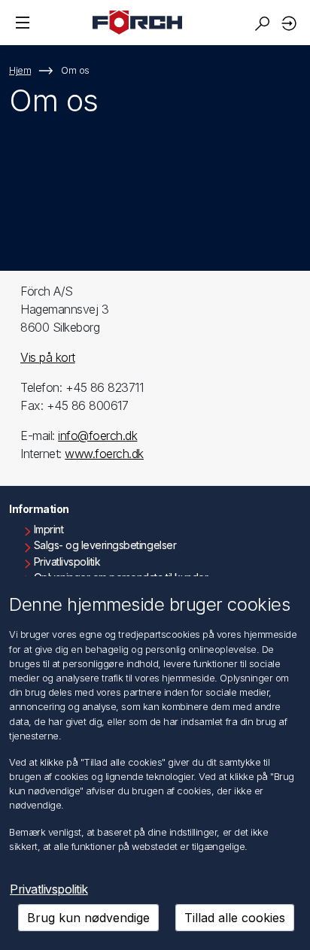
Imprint (49, 529)
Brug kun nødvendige (88, 917)
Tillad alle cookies (234, 917)
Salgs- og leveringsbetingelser (105, 545)
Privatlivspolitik (67, 561)
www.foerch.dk (104, 453)
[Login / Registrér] (291, 23)
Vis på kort (47, 357)
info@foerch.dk (97, 435)
